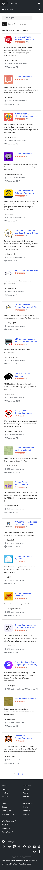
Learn (4, 803)
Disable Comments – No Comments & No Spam (25, 626)
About (4, 785)
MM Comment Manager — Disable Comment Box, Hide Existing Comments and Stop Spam (26, 340)
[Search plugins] (30, 18)
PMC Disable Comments (25, 699)
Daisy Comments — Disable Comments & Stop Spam (26, 306)
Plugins (25, 793)
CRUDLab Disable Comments (22, 374)
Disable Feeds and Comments (21, 483)
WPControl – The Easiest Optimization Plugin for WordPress (26, 523)
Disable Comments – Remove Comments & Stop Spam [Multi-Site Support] (24, 38)
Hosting (5, 793)
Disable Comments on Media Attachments (24, 449)
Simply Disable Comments (26, 270)
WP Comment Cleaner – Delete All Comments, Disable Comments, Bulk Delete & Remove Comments (25, 115)
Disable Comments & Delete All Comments (24, 192)
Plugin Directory (7, 9)
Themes (26, 789)
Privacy (5, 796)
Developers (6, 811)
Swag (26, 814)
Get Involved (28, 803)
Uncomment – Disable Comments (23, 737)
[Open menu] (39, 3)
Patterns (26, 796)
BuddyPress (7, 832)
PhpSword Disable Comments (23, 594)
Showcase (27, 785)
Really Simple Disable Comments (23, 412)
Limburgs (10, 842)
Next (27, 774)
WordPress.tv (8, 814)
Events (25, 807)
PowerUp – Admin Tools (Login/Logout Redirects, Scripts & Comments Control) (26, 663)
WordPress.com (9, 821)
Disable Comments (23, 77)
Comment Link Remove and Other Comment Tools (26, 231)
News (4, 789)
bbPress (6, 828)
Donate (26, 811)
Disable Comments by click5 (23, 557)
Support (5, 807)
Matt (5, 825)
